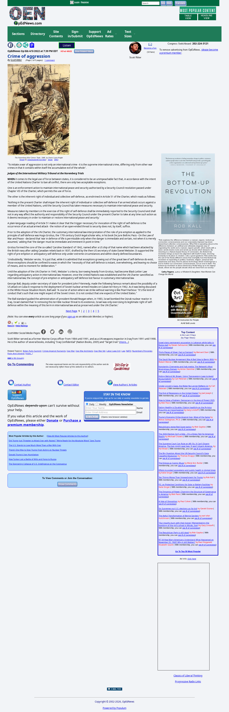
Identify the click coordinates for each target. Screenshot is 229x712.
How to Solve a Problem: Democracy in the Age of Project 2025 (187, 400)
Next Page (71, 311)
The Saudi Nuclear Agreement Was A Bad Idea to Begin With (186, 359)
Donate (52, 420)
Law (123, 351)
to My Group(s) (16, 358)
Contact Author (22, 384)
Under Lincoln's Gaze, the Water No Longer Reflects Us (183, 386)
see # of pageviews (186, 354)
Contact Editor (71, 384)
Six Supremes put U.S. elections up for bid (178, 508)
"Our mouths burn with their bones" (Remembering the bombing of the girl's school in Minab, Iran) (184, 524)
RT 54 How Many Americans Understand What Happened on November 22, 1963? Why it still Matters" (186, 541)
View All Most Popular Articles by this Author (67, 436)
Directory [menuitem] (38, 34)
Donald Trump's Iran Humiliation (24, 454)
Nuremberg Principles (142, 351)
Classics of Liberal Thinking (188, 675)
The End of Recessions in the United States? (179, 393)
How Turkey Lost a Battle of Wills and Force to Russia (32, 459)
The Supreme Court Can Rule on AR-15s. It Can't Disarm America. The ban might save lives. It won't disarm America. (186, 444)
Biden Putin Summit (32, 351)
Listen (67, 45)
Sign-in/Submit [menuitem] (75, 34)
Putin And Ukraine (16, 353)
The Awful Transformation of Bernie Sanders (179, 515)
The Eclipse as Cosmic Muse (171, 463)
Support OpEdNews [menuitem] (93, 34)
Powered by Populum (114, 708)
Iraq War (71, 351)
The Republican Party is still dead (174, 532)
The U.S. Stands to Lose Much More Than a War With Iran (35, 445)
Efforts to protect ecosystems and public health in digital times (187, 470)
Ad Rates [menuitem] (109, 34)
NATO (128, 351)
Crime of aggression (29, 56)
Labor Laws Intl (113, 351)
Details (50, 160)
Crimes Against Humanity (54, 351)
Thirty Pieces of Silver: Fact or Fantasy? (176, 352)
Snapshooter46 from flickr (36, 159)
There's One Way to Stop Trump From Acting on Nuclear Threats (38, 450)
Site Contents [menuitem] (56, 34)
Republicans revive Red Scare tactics (175, 427)
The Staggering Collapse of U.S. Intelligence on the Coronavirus (38, 464)
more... (124, 342)
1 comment (50, 60)
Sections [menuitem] (18, 34)
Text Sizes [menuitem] (127, 34)
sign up (71, 316)
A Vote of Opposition (168, 501)
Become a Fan (150, 48)
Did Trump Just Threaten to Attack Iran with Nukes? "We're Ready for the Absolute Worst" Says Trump (55, 440)
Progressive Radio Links (188, 681)
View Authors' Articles (125, 384)
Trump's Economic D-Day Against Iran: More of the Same (184, 417)
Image (22, 159)
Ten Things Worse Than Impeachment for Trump (181, 477)
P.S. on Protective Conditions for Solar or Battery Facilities (184, 484)
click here (191, 558)
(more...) (29, 353)
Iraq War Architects (84, 351)
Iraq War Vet (99, 351)
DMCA (56, 160)
